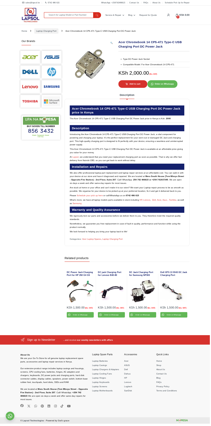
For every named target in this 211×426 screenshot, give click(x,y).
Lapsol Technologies (33, 420)
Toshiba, (173, 200)
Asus (165, 200)
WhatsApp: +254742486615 (113, 3)
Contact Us (134, 3)
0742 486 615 (53, 3)
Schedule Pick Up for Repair (177, 3)
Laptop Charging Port (46, 31)
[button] (111, 43)
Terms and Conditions (166, 390)
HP (141, 200)
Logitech (128, 386)
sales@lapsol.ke (32, 3)
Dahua (127, 374)
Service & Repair (113, 15)
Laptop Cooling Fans (102, 374)
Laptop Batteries (100, 361)
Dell (154, 200)
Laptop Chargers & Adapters (105, 369)
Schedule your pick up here (90, 195)
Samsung (77, 203)
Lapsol (75, 157)
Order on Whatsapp (164, 84)
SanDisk (128, 390)
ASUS (127, 365)
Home (24, 31)
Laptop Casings (99, 365)
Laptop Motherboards (102, 390)
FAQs (145, 3)
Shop (158, 365)
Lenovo (146, 200)
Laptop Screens (99, 386)
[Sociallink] (22, 405)
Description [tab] (127, 95)
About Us (156, 3)
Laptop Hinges (99, 378)
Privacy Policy (162, 386)
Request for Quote (148, 15)
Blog (130, 15)
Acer (159, 200)
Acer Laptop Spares (91, 239)
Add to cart (134, 84)
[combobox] (68, 15)
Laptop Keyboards (101, 382)
